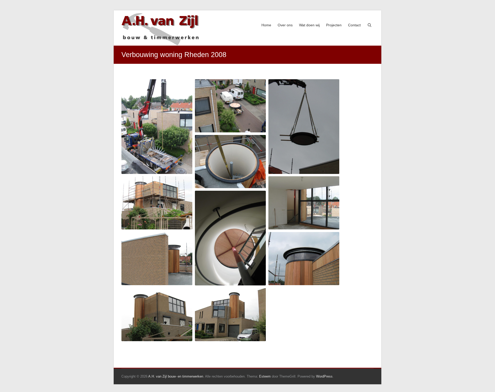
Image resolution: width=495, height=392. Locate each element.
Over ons (285, 25)
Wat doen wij (309, 25)
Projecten (334, 25)
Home (266, 25)
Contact (354, 25)
